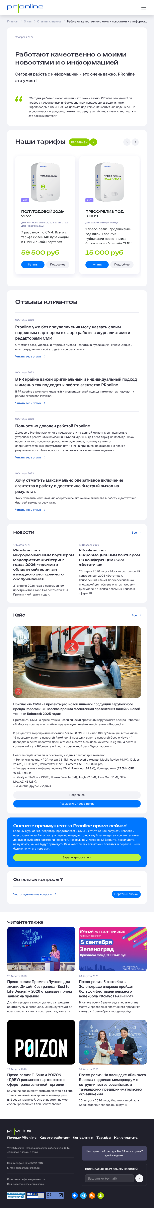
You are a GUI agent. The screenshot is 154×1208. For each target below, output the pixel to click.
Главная (12, 21)
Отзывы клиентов (49, 21)
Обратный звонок (126, 894)
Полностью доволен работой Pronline (52, 426)
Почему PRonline (21, 1137)
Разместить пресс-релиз (77, 803)
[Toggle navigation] (144, 8)
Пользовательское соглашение (26, 1184)
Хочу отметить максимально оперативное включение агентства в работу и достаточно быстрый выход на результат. (69, 486)
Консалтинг (83, 1137)
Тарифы (103, 1137)
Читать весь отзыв (28, 356)
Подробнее (57, 264)
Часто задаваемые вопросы (32, 894)
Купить (33, 264)
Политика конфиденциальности (26, 1179)
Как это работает (55, 1137)
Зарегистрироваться (77, 857)
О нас (28, 21)
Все (134, 532)
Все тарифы (79, 141)
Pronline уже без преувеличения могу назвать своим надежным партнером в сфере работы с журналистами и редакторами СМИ (72, 333)
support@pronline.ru (28, 1167)
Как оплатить (126, 1137)
